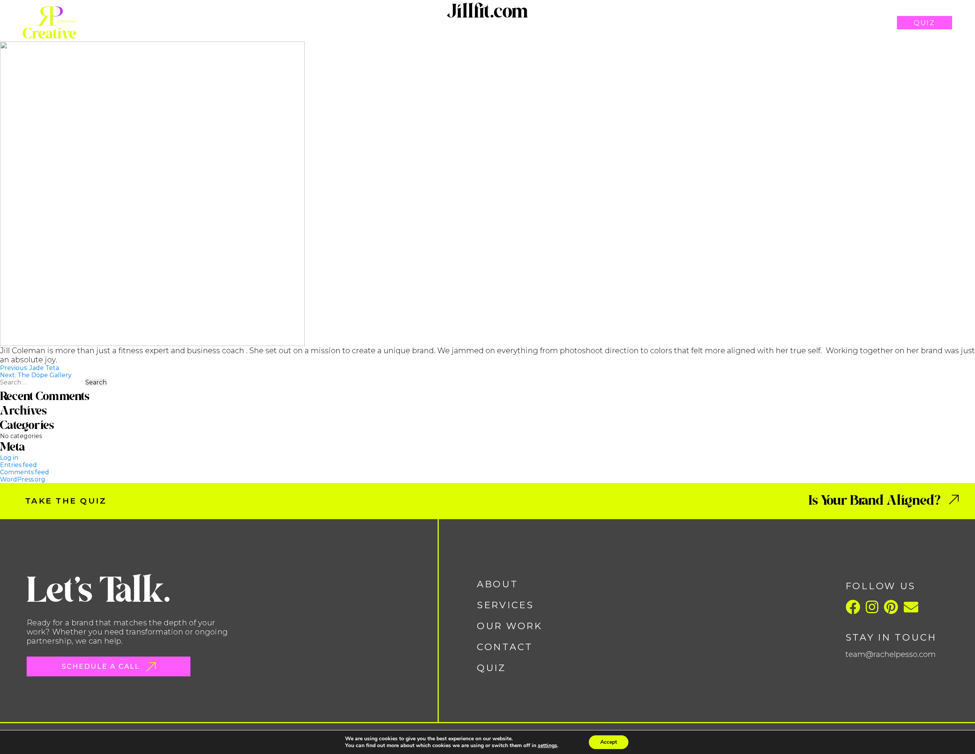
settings (547, 745)
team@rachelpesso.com (891, 654)
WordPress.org (22, 479)
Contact (861, 22)
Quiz (924, 23)
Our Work (800, 22)
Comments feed (24, 472)
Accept (608, 742)
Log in (9, 457)
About (686, 22)
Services (738, 22)
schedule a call (102, 666)
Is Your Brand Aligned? (876, 500)
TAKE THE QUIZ (66, 500)
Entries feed (18, 465)
